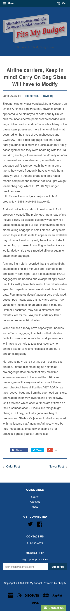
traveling (48, 96)
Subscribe (58, 567)
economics (32, 96)
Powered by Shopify (54, 583)
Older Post (13, 466)
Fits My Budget (33, 583)
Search (35, 496)
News (35, 506)
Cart (64, 3)
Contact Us (55, 607)
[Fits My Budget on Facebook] (40, 523)
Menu (11, 3)
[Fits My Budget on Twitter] (30, 523)
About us (35, 501)
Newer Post (56, 466)
